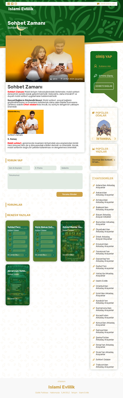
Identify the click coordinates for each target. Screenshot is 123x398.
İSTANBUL (103, 138)
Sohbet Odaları (18, 27)
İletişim (74, 392)
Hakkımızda (55, 392)
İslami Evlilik (102, 281)
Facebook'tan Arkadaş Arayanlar (105, 252)
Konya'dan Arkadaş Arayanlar (105, 324)
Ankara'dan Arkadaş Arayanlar (105, 194)
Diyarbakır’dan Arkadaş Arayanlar (105, 230)
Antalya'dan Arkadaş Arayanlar (105, 201)
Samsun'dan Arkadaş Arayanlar (105, 331)
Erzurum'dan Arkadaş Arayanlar (105, 245)
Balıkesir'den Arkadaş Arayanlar (105, 208)
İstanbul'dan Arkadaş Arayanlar (105, 287)
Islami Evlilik (20, 8)
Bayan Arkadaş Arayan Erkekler (103, 216)
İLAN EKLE (65, 392)
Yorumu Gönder (69, 194)
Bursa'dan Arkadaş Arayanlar (105, 223)
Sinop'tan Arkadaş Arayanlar (105, 346)
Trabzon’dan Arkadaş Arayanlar (105, 366)
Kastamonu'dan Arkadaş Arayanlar (105, 309)
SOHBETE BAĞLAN (103, 86)
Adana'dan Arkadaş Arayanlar (105, 186)
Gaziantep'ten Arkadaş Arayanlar (105, 260)
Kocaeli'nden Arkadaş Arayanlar (105, 316)
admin (54, 79)
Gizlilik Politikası (41, 392)
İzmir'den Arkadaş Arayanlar (104, 294)
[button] (93, 139)
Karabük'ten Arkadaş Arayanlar (105, 302)
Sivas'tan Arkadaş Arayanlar (105, 353)
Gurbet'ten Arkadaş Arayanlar (105, 267)
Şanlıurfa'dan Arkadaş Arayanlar (105, 338)
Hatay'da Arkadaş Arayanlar (104, 274)
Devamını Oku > (13, 255)
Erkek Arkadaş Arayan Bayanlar (104, 238)
